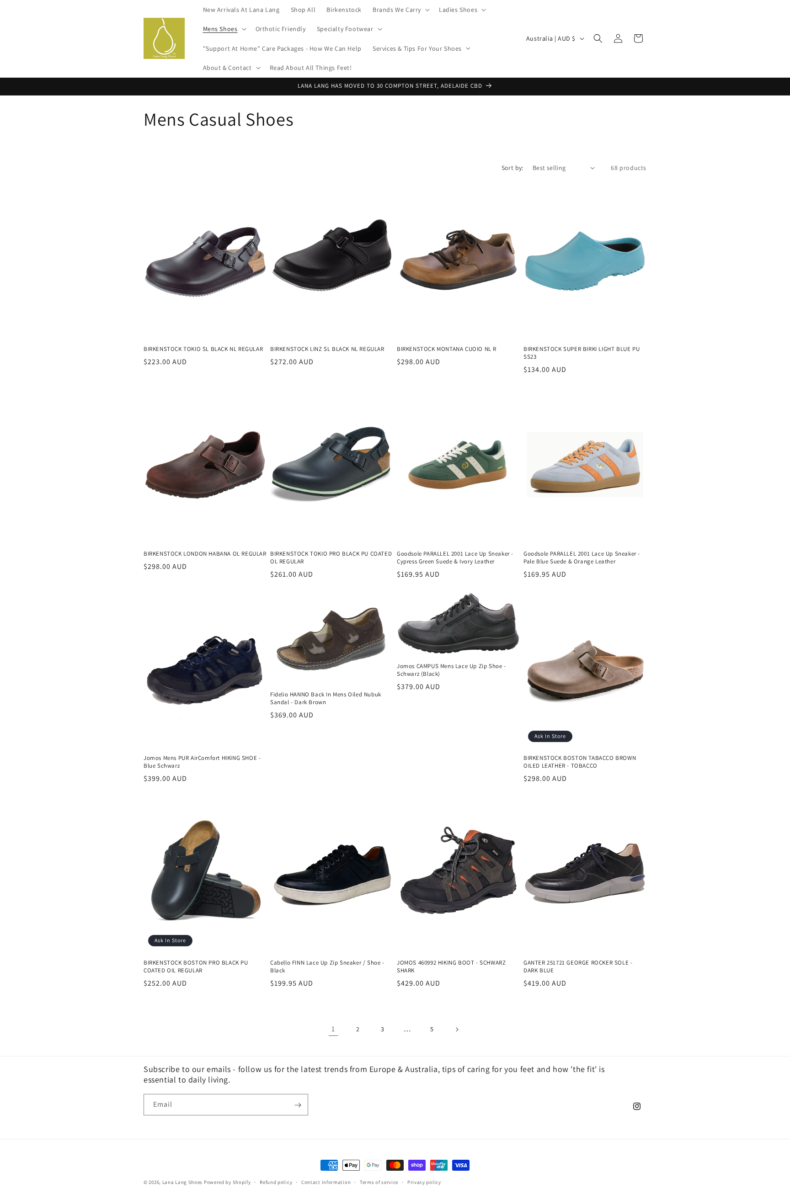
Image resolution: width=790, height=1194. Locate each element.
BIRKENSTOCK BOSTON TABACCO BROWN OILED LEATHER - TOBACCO (579, 761)
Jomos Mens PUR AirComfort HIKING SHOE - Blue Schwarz (202, 761)
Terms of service (379, 1181)
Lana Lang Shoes (182, 1182)
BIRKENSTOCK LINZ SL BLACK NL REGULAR (327, 349)
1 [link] (333, 1029)
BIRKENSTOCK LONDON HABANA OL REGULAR (205, 553)
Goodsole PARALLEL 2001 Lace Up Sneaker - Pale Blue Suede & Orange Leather (581, 557)
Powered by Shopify (227, 1182)
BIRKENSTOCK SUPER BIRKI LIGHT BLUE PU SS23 (581, 353)
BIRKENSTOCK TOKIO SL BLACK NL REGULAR (203, 349)
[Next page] (457, 1029)
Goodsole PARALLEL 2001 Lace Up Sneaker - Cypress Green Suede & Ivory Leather (455, 557)
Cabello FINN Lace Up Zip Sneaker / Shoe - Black (327, 966)
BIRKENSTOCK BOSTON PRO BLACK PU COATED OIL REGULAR (196, 966)
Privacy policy (424, 1181)
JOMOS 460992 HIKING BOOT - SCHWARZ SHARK (451, 966)
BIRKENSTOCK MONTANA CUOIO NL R (446, 349)
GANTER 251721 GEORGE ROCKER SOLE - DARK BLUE (577, 966)
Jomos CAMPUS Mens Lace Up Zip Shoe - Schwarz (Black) (451, 670)
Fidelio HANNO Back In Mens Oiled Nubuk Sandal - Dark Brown (325, 698)
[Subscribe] (298, 1105)
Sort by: (512, 168)
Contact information (326, 1181)
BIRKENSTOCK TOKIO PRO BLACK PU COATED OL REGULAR (331, 557)
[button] (400, 9)
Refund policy (276, 1181)
